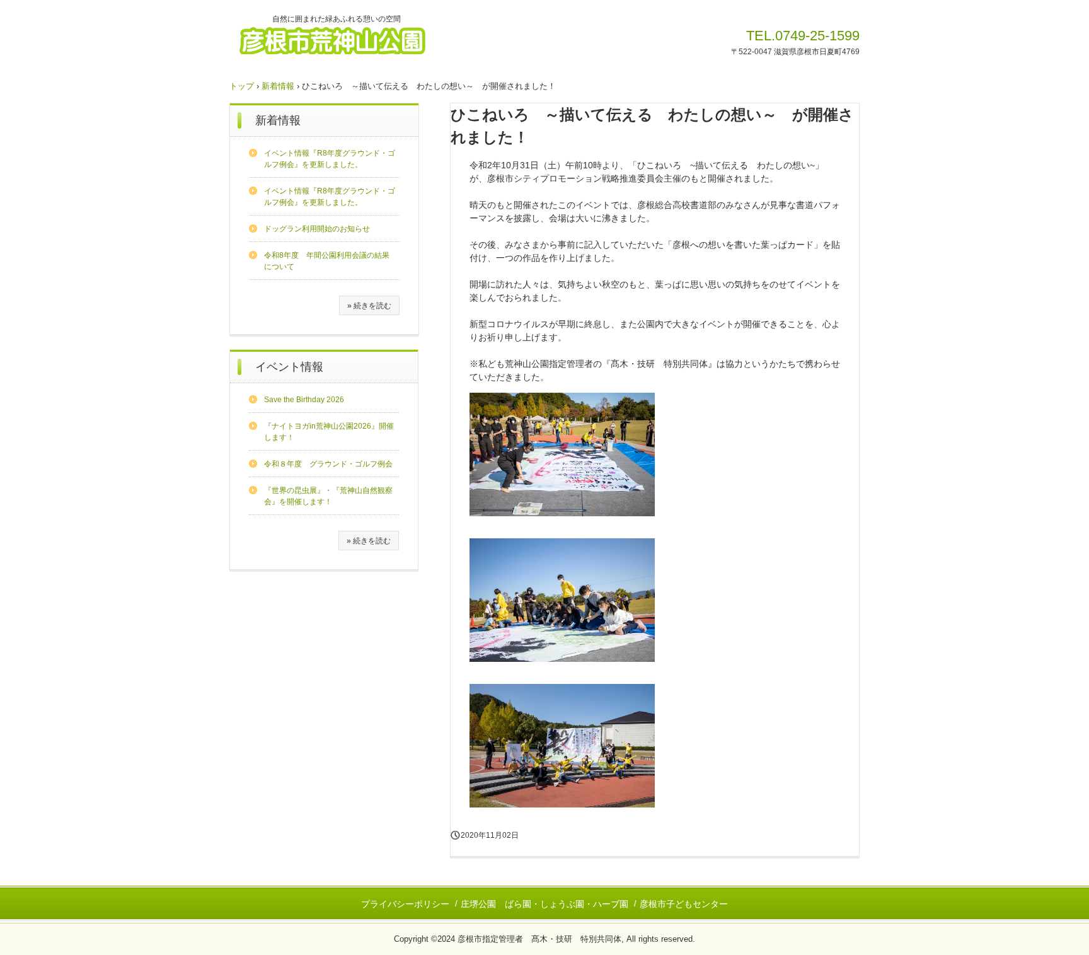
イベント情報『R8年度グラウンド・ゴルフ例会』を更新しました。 (329, 159)
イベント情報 (289, 367)
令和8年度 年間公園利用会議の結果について (326, 261)
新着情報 (278, 86)
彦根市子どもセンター (684, 904)
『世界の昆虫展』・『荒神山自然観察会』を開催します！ (328, 496)
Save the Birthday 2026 (304, 399)
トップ (241, 86)
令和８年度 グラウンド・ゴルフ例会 (328, 464)
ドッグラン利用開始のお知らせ (317, 228)
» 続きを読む (369, 305)
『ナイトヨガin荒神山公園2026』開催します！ (329, 432)
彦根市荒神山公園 (346, 39)
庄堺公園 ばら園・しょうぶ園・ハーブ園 (544, 904)
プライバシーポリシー (405, 904)
